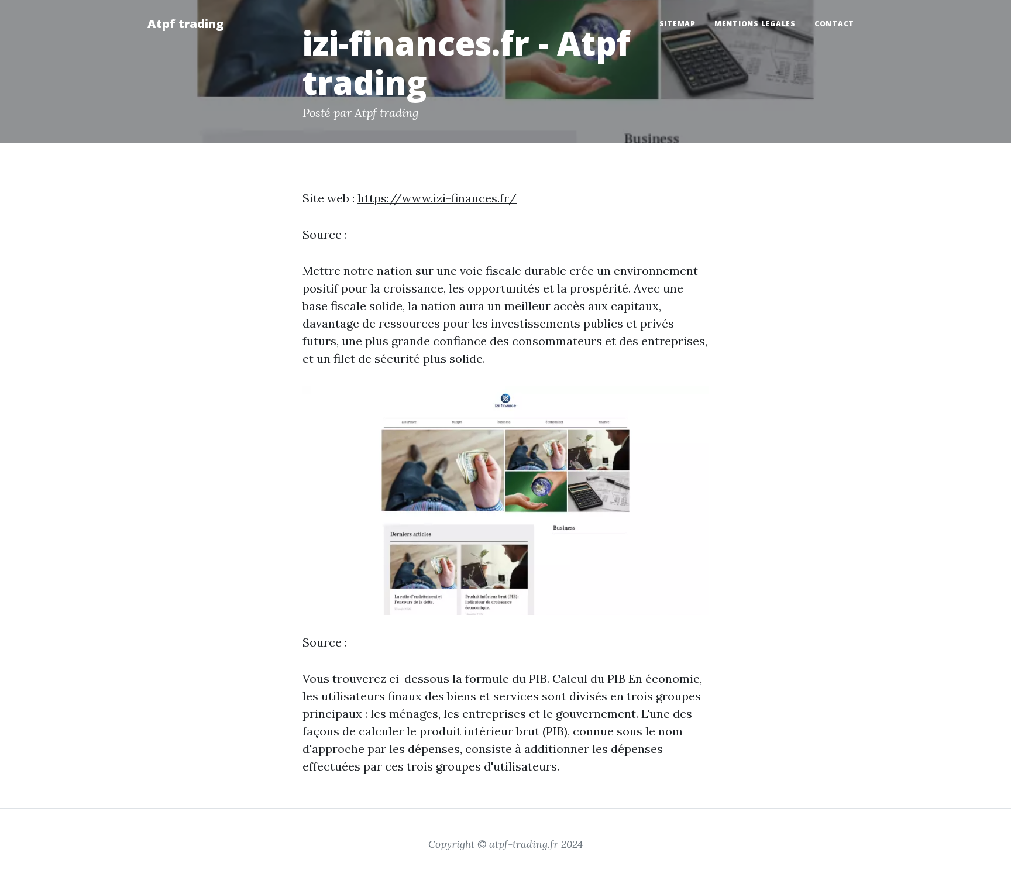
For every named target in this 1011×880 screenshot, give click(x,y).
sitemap (677, 24)
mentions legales (755, 24)
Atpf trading (185, 24)
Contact (834, 24)
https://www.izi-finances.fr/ (437, 198)
